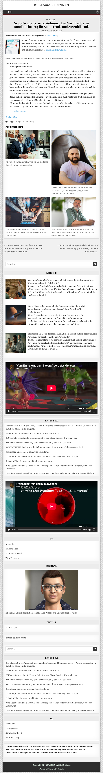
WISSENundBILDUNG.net (51, 5)
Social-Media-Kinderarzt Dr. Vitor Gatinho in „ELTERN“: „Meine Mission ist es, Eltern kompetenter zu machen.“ (72, 191)
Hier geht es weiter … (19, 111)
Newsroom (52, 35)
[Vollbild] (94, 411)
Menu (10, 12)
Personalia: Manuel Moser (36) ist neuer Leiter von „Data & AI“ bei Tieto (38, 443)
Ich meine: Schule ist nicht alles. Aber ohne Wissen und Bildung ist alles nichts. (41, 613)
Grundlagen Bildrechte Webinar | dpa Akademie (27, 452)
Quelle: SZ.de (11, 117)
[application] (51, 388)
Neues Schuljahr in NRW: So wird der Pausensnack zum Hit (32, 433)
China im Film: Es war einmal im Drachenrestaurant (29, 461)
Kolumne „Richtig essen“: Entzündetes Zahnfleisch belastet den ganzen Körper (41, 456)
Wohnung (29, 121)
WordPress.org (12, 558)
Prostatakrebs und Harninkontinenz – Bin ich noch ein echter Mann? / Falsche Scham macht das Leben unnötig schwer (73, 232)
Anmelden (10, 544)
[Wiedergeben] (9, 411)
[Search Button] (97, 12)
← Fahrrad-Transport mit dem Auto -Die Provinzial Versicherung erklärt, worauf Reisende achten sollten (23, 248)
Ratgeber (52, 19)
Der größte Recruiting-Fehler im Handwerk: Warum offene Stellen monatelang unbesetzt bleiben (49, 473)
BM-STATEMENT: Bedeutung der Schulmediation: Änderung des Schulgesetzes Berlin (44, 447)
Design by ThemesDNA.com (51, 769)
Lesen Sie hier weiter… (56, 50)
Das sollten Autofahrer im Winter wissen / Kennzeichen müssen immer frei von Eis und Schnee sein (26, 232)
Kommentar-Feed (13, 553)
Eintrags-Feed (11, 549)
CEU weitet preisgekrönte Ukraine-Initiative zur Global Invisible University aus (41, 438)
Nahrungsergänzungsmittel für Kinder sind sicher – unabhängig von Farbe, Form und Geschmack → (78, 248)
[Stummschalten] (89, 411)
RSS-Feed (45, 30)
